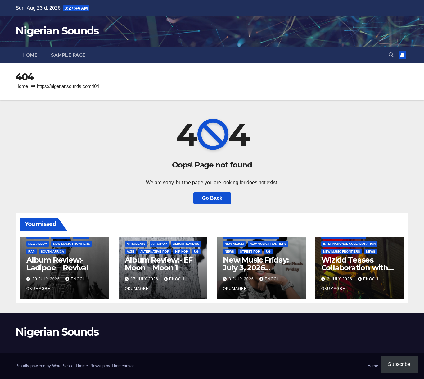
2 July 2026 (340, 279)
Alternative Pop (154, 251)
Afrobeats (136, 243)
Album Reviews (186, 243)
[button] (391, 54)
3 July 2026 (242, 279)
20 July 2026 (46, 279)
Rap (31, 251)
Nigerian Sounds (57, 30)
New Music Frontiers (71, 243)
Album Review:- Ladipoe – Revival (57, 263)
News (229, 251)
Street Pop (250, 251)
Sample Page (68, 55)
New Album (37, 243)
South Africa (52, 251)
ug (196, 251)
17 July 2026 (145, 279)
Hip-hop (181, 251)
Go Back (212, 198)
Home (29, 55)
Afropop (159, 243)
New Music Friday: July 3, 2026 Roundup (256, 267)
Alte (130, 251)
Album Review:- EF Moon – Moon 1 (159, 263)
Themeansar (122, 365)
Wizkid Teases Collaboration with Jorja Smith (354, 267)
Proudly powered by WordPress (44, 365)
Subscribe (399, 364)
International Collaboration (349, 243)
